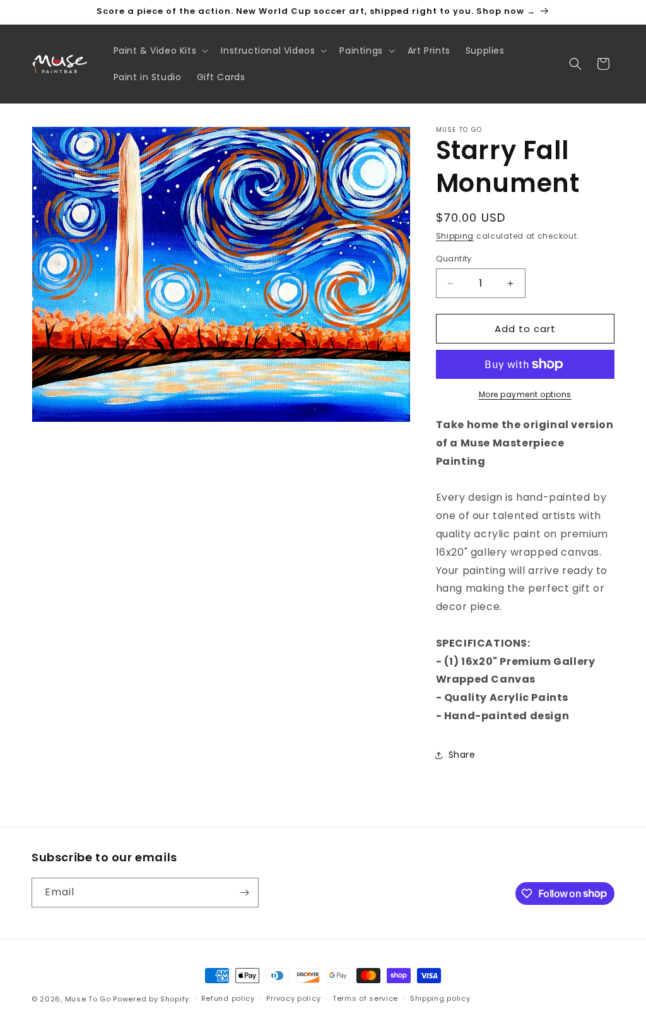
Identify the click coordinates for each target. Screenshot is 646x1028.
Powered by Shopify (151, 999)
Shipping (455, 235)
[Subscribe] (244, 892)
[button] (160, 50)
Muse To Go (88, 999)
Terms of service (365, 998)
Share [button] (462, 754)
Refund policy (228, 998)
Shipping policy (440, 998)
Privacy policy (293, 998)
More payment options (525, 394)
